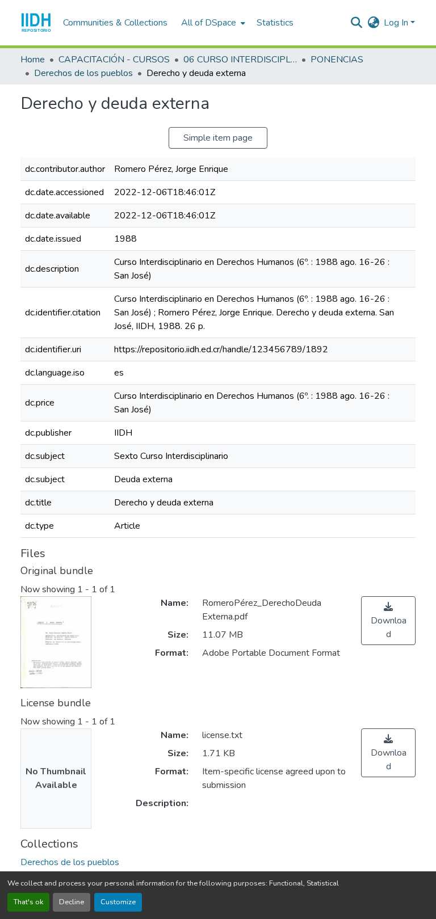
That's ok (28, 902)
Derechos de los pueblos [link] (83, 73)
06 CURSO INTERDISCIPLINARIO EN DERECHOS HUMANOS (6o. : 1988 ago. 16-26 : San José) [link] (240, 59)
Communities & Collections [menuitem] (115, 22)
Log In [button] (397, 22)
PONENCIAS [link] (337, 59)
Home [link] (32, 59)
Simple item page (218, 138)
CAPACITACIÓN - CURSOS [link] (114, 59)
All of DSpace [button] (208, 22)
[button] (36, 22)
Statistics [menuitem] (275, 22)
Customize (118, 902)
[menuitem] (212, 22)
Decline (71, 902)
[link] (388, 620)
